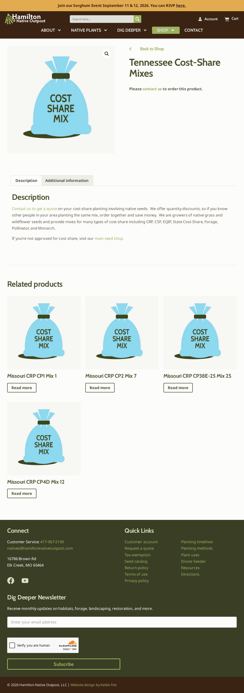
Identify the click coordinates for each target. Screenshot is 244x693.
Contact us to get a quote (34, 208)
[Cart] (226, 19)
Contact (193, 30)
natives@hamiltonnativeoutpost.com (40, 548)
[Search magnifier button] (137, 19)
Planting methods (197, 548)
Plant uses (190, 554)
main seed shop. (109, 238)
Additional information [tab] (66, 180)
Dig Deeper (129, 30)
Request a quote (139, 548)
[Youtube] (25, 580)
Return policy (136, 567)
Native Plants (86, 30)
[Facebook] (10, 580)
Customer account (141, 541)
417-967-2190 (52, 541)
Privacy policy (137, 580)
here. (181, 5)
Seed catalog (136, 561)
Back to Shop (148, 48)
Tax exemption (138, 554)
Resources (190, 567)
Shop (162, 30)
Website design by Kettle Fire (94, 685)
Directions (190, 574)
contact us (152, 88)
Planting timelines (197, 541)
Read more (21, 387)
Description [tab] (26, 180)
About (48, 30)
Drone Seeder (193, 561)
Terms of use (136, 574)
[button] (106, 54)
